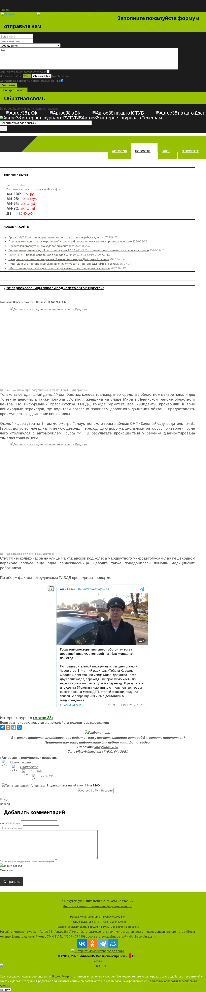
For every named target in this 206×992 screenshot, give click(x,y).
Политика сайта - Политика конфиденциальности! (97, 906)
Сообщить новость (14, 90)
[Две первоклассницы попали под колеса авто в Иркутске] (97, 347)
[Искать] (3, 128)
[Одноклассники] (8, 727)
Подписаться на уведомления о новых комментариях (27, 861)
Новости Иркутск (23, 302)
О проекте (190, 151)
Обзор (27, 76)
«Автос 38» (43, 717)
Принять (5, 989)
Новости (142, 151)
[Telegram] (13, 727)
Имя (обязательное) (10, 823)
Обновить (6, 870)
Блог (166, 151)
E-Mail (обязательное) (11, 828)
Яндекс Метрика (62, 976)
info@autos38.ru (106, 747)
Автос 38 (119, 151)
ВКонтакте (29, 767)
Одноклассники (21, 762)
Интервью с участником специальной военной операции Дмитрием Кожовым (58, 259)
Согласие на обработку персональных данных (30, 80)
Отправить (8, 85)
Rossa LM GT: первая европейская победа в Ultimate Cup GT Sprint (51, 254)
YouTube (37, 771)
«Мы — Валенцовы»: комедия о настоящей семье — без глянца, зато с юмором (59, 268)
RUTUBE (47, 776)
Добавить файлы (11, 76)
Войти (5, 9)
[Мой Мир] (19, 727)
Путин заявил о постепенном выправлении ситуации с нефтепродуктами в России (62, 263)
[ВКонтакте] (2, 727)
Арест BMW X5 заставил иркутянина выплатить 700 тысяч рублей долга (54, 237)
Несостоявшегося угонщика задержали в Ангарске (41, 245)
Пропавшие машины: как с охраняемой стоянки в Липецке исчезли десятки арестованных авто (70, 241)
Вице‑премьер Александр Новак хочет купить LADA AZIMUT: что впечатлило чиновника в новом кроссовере (78, 250)
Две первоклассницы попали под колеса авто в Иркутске (54, 288)
